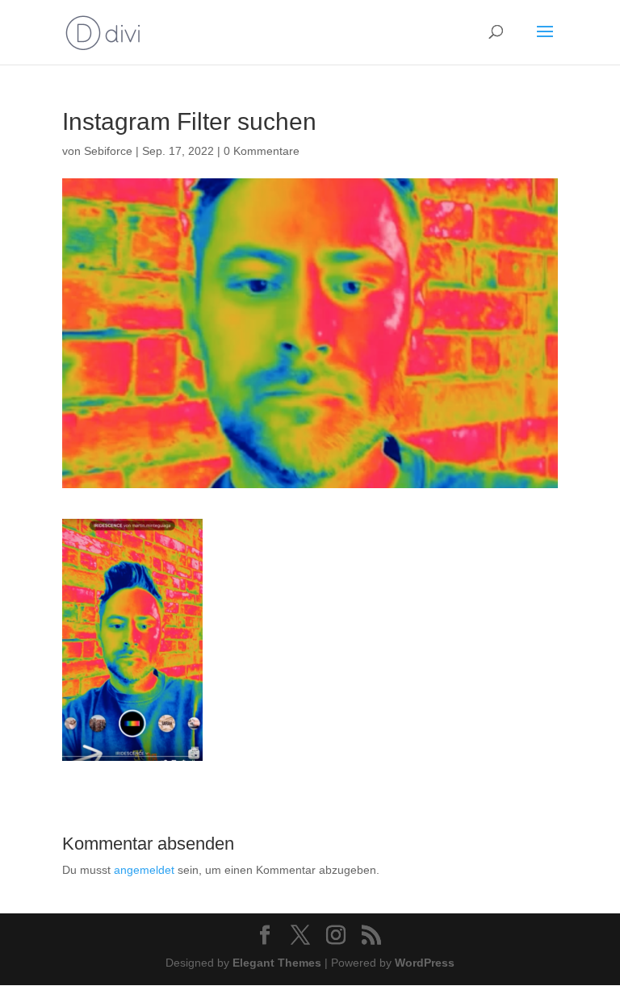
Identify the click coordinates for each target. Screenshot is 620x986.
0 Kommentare (262, 150)
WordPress (425, 962)
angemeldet (144, 869)
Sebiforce (108, 150)
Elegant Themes (276, 962)
